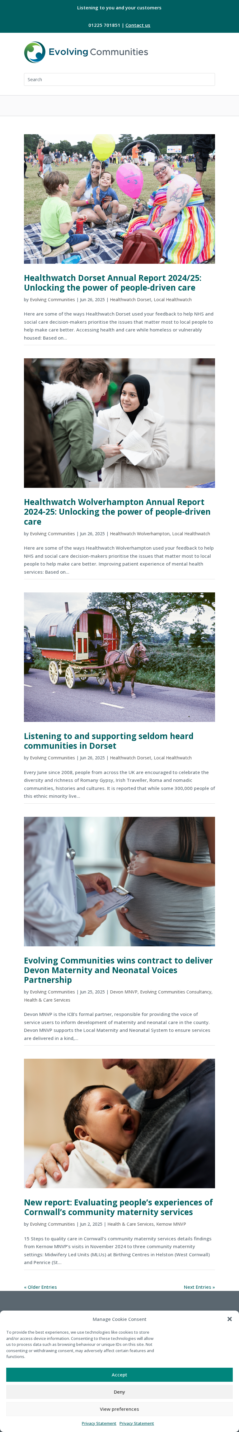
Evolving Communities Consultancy (175, 992)
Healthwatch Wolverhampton (140, 534)
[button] (230, 1319)
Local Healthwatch (173, 299)
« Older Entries (40, 1287)
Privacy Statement (99, 1423)
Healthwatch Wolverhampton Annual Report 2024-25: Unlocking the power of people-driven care (117, 511)
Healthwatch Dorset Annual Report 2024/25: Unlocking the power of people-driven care (112, 282)
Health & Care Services (47, 1000)
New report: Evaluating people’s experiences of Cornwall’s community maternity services (118, 1207)
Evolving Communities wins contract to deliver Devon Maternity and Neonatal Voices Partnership (118, 970)
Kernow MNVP (171, 1224)
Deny (119, 1392)
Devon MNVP (124, 992)
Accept (119, 1374)
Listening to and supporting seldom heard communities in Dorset (109, 740)
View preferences (119, 1409)
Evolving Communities (52, 299)
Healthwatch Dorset (130, 299)
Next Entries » (199, 1287)
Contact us (137, 25)
